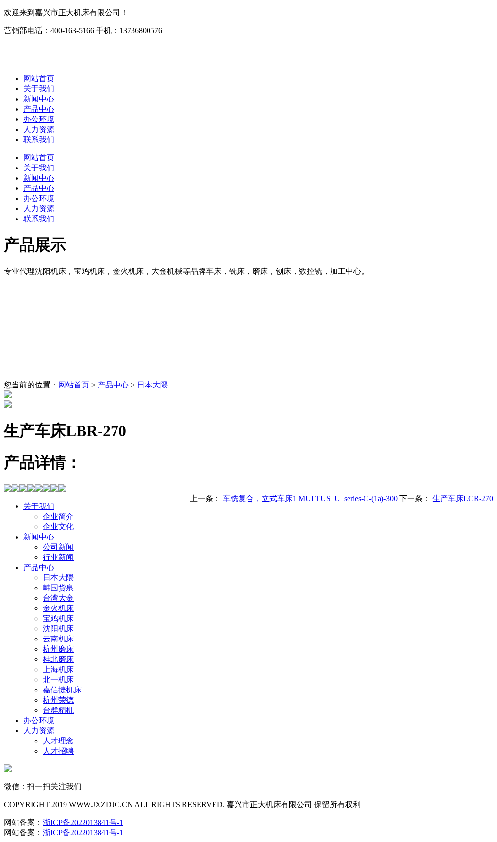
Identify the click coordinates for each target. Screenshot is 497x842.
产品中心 (38, 109)
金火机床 (58, 608)
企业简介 (58, 516)
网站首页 (38, 78)
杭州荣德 (58, 700)
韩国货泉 (58, 588)
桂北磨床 (58, 659)
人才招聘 (58, 751)
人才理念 (58, 741)
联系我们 (38, 139)
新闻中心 (38, 99)
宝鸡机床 (58, 618)
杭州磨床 (58, 649)
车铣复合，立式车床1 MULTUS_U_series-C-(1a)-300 (310, 498)
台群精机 (58, 710)
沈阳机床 (58, 628)
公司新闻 (58, 547)
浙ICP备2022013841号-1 (83, 822)
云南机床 (58, 639)
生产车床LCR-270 (462, 498)
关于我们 (38, 88)
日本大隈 (152, 385)
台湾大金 (58, 598)
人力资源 (38, 129)
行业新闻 (58, 557)
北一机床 (58, 679)
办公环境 (38, 119)
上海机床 (58, 669)
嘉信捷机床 (62, 690)
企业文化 (58, 526)
